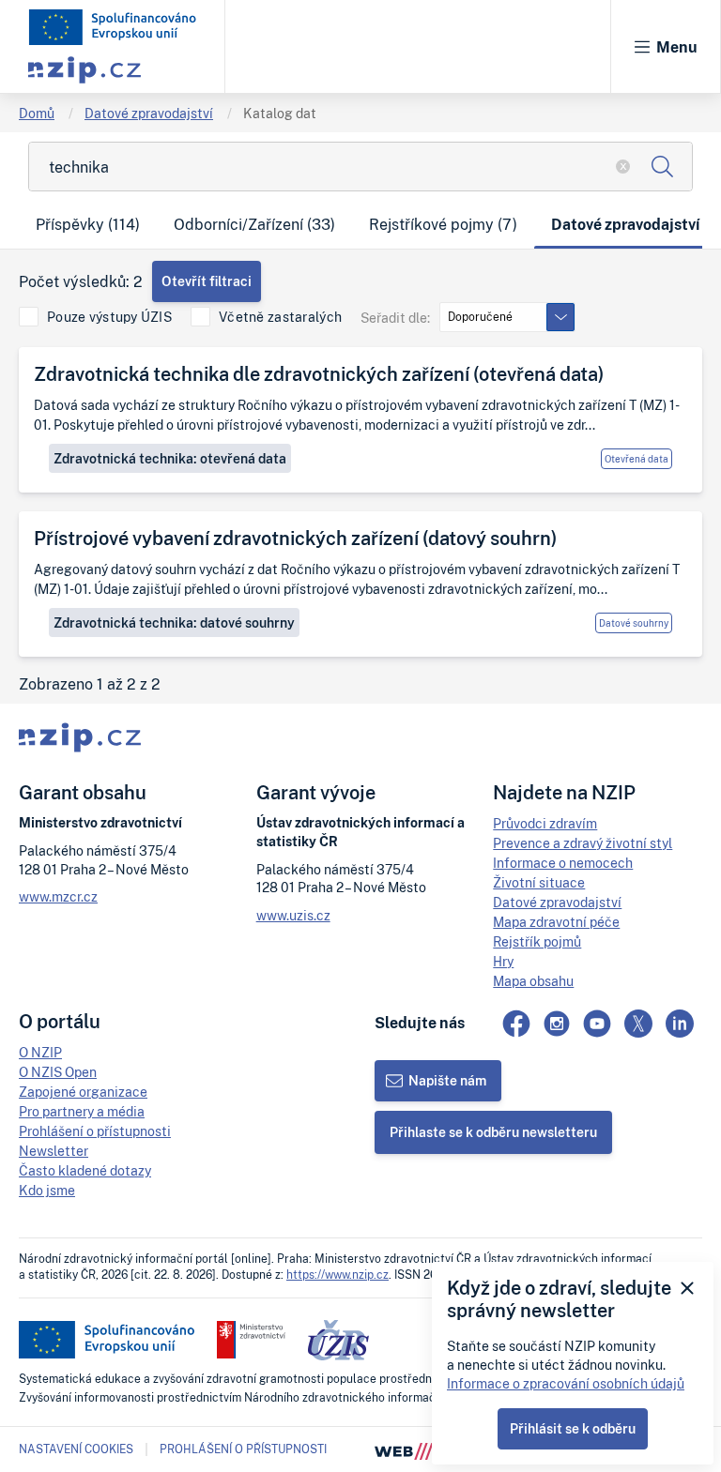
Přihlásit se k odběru (573, 1428)
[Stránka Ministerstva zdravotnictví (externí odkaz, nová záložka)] (251, 1339)
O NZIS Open (58, 1072)
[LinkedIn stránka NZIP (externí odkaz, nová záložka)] (680, 1023)
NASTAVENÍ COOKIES (76, 1449)
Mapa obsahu (533, 981)
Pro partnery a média (82, 1111)
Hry (503, 961)
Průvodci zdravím (545, 823)
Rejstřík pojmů (537, 941)
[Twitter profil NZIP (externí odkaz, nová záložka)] (638, 1023)
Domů (36, 113)
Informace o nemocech (563, 863)
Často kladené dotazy (85, 1170)
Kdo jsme (47, 1190)
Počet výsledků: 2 (81, 282)
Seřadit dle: (395, 318)
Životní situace (539, 882)
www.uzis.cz (293, 915)
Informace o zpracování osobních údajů (565, 1383)
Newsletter (53, 1151)
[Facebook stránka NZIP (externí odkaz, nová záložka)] (516, 1023)
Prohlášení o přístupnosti (95, 1131)
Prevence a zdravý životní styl (582, 843)
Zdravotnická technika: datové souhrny (174, 622)
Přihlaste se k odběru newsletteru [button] (493, 1132)
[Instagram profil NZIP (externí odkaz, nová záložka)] (557, 1023)
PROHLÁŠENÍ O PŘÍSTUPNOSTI (243, 1449)
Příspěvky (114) (88, 224)
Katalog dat (279, 113)
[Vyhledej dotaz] (662, 166)
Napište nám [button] (447, 1080)
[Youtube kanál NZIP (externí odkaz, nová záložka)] (597, 1023)
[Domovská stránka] (112, 27)
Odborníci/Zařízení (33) (254, 224)
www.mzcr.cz (58, 896)
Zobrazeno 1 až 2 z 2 (90, 684)
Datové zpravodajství (148, 113)
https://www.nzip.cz (337, 1274)
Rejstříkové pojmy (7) (443, 224)
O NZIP (40, 1052)
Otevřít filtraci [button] (206, 281)
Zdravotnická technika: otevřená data (170, 458)
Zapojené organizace (83, 1092)
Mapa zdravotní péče (556, 922)
